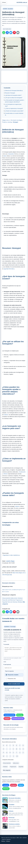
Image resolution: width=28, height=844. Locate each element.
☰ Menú (4, 2)
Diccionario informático (15, 798)
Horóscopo (11, 817)
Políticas (3, 841)
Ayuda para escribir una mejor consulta (12, 689)
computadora (11, 154)
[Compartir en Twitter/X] (10, 32)
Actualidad (11, 804)
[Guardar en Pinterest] (14, 32)
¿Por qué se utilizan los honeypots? (13, 97)
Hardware (5, 766)
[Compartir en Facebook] (7, 32)
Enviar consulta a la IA (14, 683)
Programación (13, 766)
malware (6, 414)
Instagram (7, 718)
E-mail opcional (7, 664)
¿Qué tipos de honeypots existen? (13, 95)
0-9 (17, 756)
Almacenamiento (7, 763)
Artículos (11, 811)
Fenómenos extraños (14, 824)
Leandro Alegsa (10, 561)
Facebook (5, 785)
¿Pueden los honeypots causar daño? (14, 111)
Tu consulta (6, 644)
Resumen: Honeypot (10, 93)
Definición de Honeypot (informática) (14, 90)
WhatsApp (19, 715)
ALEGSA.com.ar (22, 2)
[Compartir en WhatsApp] (3, 32)
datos (5, 156)
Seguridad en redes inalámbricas (11, 555)
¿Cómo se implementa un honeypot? (14, 108)
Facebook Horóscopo (18, 718)
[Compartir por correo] (17, 32)
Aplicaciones (16, 763)
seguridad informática (8, 268)
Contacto (8, 841)
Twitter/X (21, 785)
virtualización (22, 472)
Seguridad (21, 766)
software (5, 473)
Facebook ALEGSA (9, 715)
